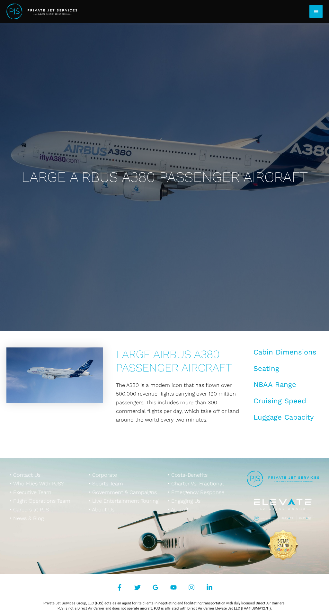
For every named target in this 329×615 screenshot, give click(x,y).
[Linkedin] (209, 587)
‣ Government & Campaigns (123, 492)
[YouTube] (173, 587)
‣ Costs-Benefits (188, 475)
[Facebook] (119, 587)
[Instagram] (191, 587)
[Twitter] (137, 587)
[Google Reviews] (155, 587)
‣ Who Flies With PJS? (37, 484)
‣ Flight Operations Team (40, 501)
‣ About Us (101, 510)
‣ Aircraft (178, 510)
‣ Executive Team (30, 492)
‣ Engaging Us (184, 501)
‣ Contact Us (25, 475)
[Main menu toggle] (316, 11)
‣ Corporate (103, 475)
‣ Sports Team (106, 484)
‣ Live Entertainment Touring (123, 501)
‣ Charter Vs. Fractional (196, 484)
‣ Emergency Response (196, 492)
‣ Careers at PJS (29, 510)
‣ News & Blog (27, 518)
